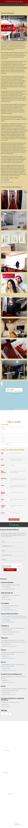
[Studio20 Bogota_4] (14, 262)
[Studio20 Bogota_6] (14, 295)
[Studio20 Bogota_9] (14, 328)
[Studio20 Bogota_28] (14, 370)
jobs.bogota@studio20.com (7, 182)
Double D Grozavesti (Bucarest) (11, 674)
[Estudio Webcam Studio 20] (20, 1)
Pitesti (3, 686)
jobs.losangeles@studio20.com (9, 610)
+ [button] (1, 382)
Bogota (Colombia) (7, 582)
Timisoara (4, 638)
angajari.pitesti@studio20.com (9, 694)
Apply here (15, 1)
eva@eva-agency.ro (6, 706)
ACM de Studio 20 (7, 593)
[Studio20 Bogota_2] (14, 220)
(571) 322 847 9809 (8, 1)
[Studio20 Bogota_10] (14, 349)
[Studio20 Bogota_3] (14, 241)
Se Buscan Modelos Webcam (9, 530)
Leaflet (16, 409)
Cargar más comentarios (14, 519)
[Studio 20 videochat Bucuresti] (18, 1)
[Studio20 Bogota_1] (14, 200)
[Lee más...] (7, 750)
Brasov (3, 662)
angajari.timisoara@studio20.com (9, 646)
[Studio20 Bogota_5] (14, 283)
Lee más (16, 825)
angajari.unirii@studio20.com (8, 622)
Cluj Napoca (5, 626)
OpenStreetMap (21, 409)
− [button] (1, 384)
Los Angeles (5, 603)
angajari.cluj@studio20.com (8, 634)
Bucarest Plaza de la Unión (9, 614)
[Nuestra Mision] (22, 1)
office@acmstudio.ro (6, 599)
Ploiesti (3, 650)
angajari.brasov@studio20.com (9, 670)
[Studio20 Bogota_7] (14, 307)
